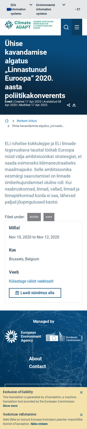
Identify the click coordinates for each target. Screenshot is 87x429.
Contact (37, 366)
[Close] (81, 392)
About (35, 359)
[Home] (7, 121)
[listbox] (19, 9)
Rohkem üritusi (27, 121)
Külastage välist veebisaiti (31, 281)
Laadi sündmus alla (37, 292)
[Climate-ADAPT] (31, 25)
